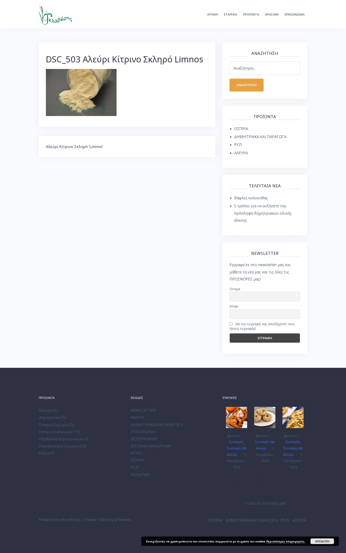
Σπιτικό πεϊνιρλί (293, 484)
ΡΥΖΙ (238, 144)
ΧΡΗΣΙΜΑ (272, 14)
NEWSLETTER (143, 410)
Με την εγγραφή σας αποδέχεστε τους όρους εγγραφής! (262, 326)
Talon (103, 519)
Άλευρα (45, 410)
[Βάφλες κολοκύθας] (236, 417)
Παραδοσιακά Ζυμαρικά (60, 446)
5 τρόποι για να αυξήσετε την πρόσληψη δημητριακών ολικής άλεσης (263, 213)
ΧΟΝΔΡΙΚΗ (140, 474)
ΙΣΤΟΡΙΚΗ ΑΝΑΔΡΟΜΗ (151, 446)
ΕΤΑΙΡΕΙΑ (230, 14)
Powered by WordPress (59, 519)
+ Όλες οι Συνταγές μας (265, 503)
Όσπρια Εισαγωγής (55, 431)
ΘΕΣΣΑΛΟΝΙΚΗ (144, 438)
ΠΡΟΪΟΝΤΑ (251, 14)
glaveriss (233, 435)
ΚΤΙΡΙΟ (137, 453)
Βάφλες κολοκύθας (251, 197)
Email (233, 306)
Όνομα (234, 289)
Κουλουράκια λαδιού (265, 481)
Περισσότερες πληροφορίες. (285, 541)
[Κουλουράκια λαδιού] (264, 417)
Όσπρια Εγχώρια (54, 424)
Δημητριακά (49, 417)
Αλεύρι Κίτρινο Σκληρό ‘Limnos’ (74, 146)
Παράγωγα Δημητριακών (61, 438)
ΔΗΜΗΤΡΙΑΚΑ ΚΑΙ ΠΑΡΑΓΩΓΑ (260, 136)
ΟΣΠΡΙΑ (241, 128)
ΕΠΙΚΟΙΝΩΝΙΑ (295, 14)
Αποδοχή (322, 541)
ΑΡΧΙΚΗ (212, 14)
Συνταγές (236, 442)
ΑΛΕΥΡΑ (241, 153)
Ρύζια (44, 453)
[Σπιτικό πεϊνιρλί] (293, 417)
